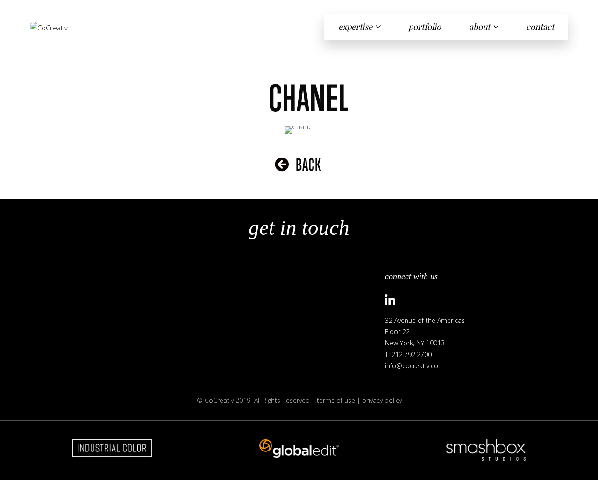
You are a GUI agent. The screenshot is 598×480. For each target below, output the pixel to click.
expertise (355, 26)
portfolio (424, 26)
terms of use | (339, 400)
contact (540, 26)
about (479, 26)
